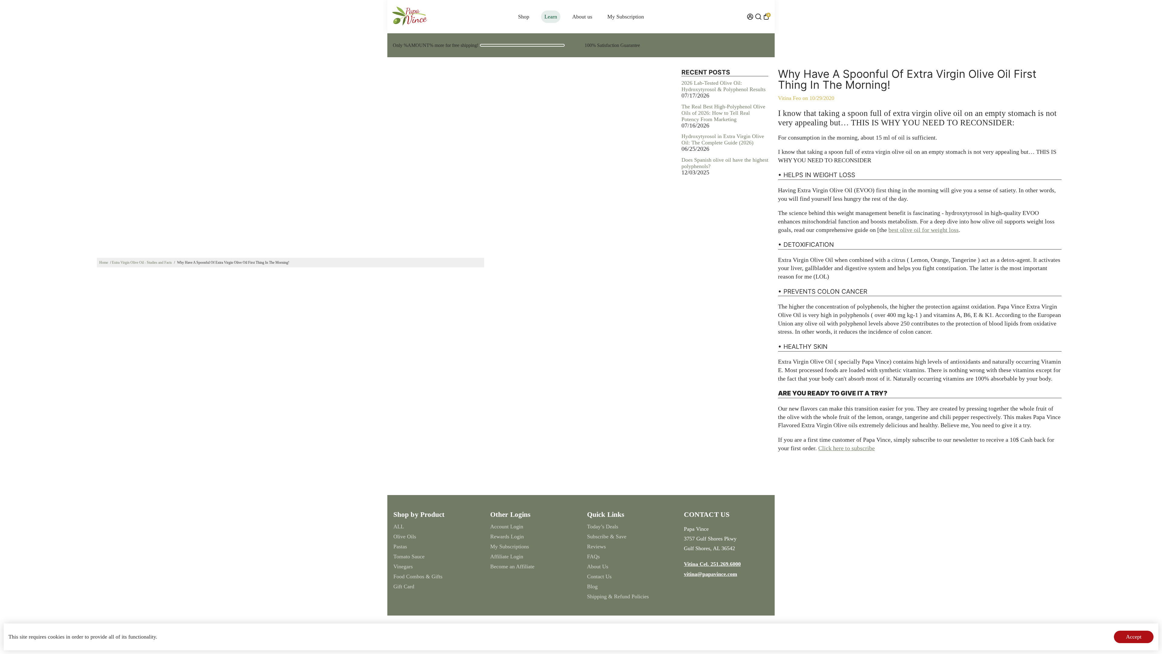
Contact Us (599, 576)
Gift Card (403, 586)
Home (103, 262)
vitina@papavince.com (710, 574)
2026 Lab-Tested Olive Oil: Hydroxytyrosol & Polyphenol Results (723, 86)
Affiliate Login (506, 556)
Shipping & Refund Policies (618, 596)
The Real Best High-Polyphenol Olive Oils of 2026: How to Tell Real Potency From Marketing (723, 113)
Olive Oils (404, 536)
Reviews (596, 546)
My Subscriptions (509, 546)
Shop (523, 17)
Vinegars (403, 566)
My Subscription (625, 17)
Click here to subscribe (846, 448)
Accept (1133, 637)
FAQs (593, 556)
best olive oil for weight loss (923, 229)
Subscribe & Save (606, 536)
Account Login (506, 527)
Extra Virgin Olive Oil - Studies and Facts (142, 262)
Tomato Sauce (409, 556)
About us (582, 17)
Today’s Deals (602, 527)
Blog (592, 586)
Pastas (400, 546)
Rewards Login (507, 536)
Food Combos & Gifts (417, 576)
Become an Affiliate (512, 566)
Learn (550, 17)
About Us (597, 566)
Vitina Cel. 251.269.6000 (712, 564)
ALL (398, 527)
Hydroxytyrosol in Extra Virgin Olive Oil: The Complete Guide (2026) (722, 139)
